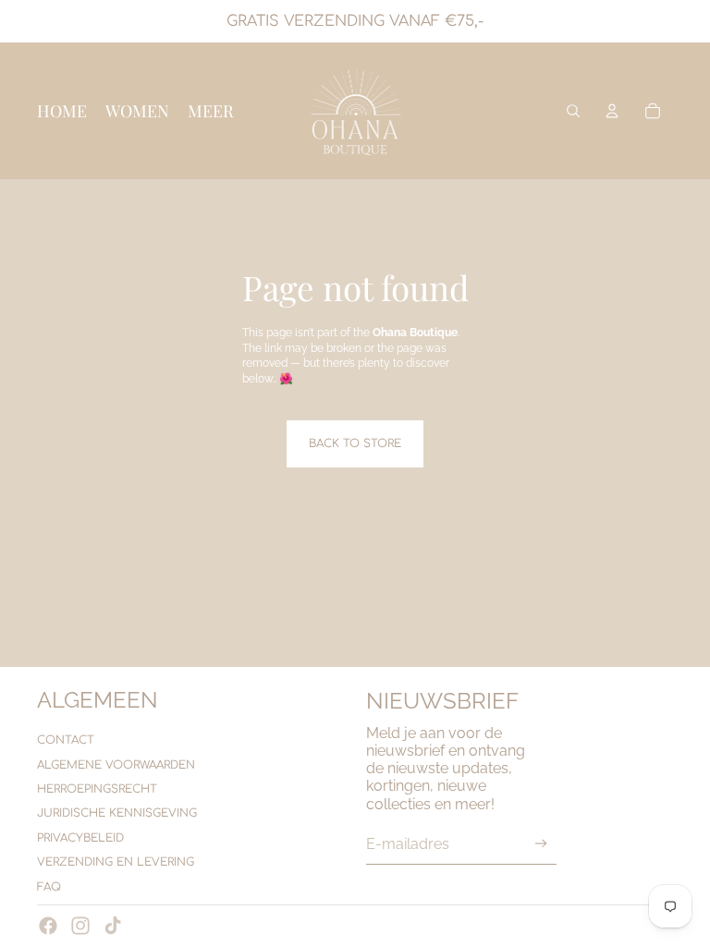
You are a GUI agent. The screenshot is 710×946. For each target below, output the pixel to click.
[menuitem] (210, 111)
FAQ (49, 886)
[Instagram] (80, 926)
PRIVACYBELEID (80, 837)
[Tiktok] (113, 926)
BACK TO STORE (355, 443)
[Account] (612, 111)
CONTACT (65, 740)
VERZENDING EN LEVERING (115, 861)
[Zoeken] (573, 111)
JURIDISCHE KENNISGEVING (117, 813)
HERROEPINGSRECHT (97, 788)
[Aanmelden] (541, 844)
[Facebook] (48, 926)
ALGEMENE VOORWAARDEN (116, 764)
